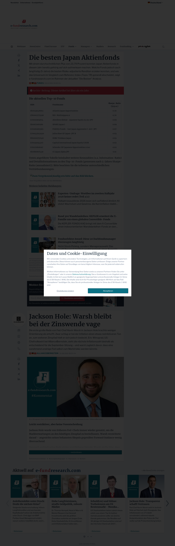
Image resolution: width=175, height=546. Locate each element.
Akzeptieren (108, 291)
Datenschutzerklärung (81, 274)
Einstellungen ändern (65, 291)
